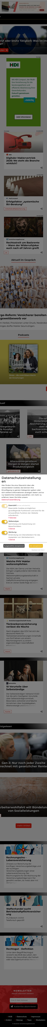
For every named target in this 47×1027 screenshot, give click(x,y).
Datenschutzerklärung (11, 500)
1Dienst (11, 529)
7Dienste (12, 518)
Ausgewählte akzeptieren (14, 546)
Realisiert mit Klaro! (38, 550)
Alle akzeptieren (36, 546)
